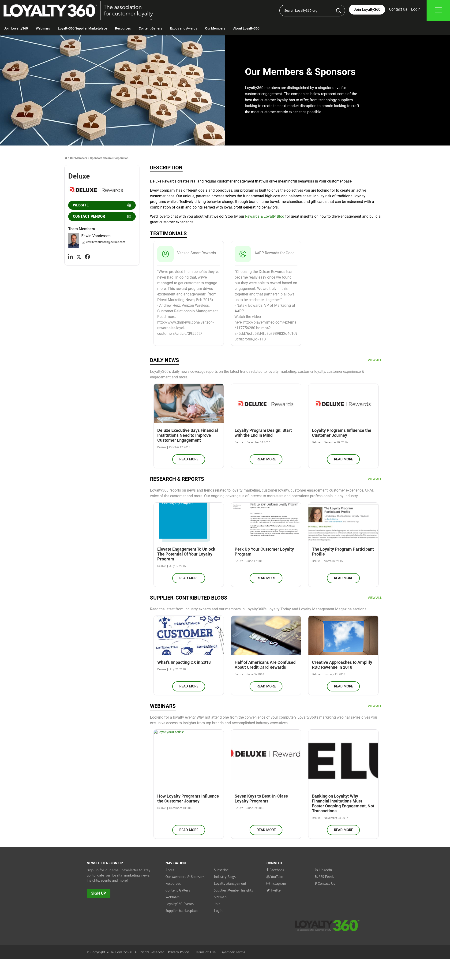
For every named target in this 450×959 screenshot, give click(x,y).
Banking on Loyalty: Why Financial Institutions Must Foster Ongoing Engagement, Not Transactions (343, 803)
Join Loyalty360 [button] (367, 9)
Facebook (277, 870)
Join (217, 904)
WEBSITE (81, 205)
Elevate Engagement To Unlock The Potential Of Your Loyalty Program (186, 554)
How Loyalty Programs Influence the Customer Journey (188, 798)
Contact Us (398, 9)
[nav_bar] (438, 11)
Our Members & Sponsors (86, 158)
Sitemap (220, 897)
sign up (98, 893)
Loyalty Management (230, 883)
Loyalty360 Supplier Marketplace (82, 28)
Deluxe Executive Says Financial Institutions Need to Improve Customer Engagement (187, 435)
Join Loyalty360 (16, 28)
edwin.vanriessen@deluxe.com (105, 242)
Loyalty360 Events (179, 904)
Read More (188, 459)
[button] (150, 20)
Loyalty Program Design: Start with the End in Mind (263, 433)
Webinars (43, 28)
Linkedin (325, 870)
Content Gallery (150, 28)
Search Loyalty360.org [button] (300, 10)
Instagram (278, 883)
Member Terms (233, 952)
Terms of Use (205, 952)
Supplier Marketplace (181, 910)
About (170, 870)
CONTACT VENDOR (89, 216)
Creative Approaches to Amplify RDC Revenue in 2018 (342, 665)
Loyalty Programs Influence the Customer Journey (341, 433)
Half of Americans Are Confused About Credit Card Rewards (265, 665)
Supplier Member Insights (233, 890)
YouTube (276, 876)
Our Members (215, 28)
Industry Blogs (225, 876)
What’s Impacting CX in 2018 (184, 662)
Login (415, 9)
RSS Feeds (326, 876)
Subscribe (221, 870)
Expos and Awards (183, 28)
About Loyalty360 (246, 28)
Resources (123, 28)
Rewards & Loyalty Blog (264, 216)
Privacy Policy (178, 952)
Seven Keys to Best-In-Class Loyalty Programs (261, 798)
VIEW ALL (375, 360)
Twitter (276, 890)
